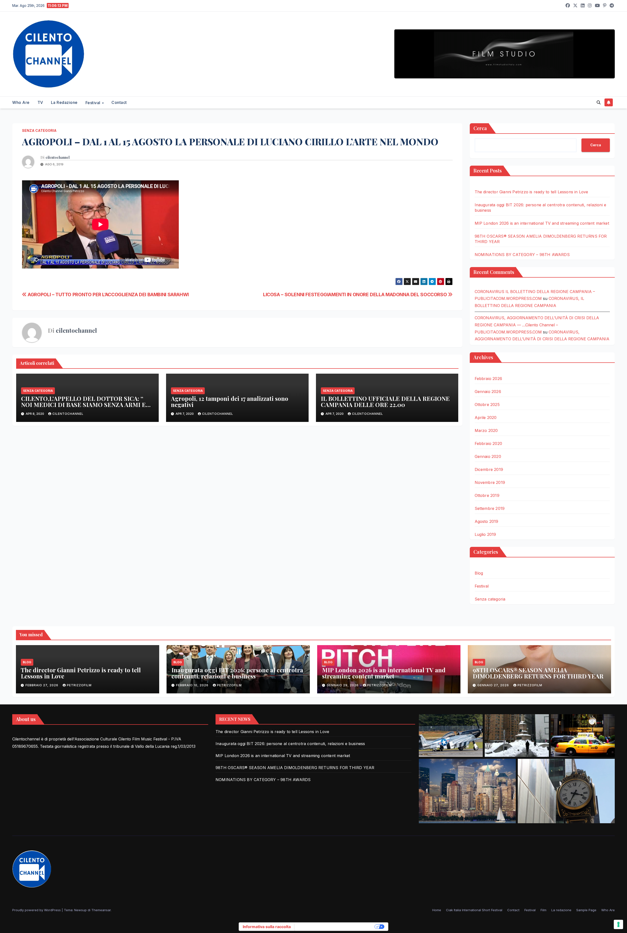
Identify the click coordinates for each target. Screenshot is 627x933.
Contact (119, 102)
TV (40, 102)
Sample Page (586, 910)
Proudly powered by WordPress (37, 910)
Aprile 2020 (486, 417)
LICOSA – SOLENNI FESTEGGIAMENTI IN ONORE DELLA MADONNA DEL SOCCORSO (355, 294)
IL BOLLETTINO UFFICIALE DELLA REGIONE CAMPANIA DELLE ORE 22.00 (385, 401)
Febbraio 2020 (488, 443)
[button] (599, 102)
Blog (479, 573)
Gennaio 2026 (488, 391)
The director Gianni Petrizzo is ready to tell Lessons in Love (531, 191)
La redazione (64, 102)
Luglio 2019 (485, 534)
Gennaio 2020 (488, 456)
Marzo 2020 (486, 430)
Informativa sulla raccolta (267, 926)
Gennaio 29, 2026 (343, 685)
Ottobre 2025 (487, 404)
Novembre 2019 (490, 482)
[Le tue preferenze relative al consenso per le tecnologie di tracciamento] (618, 924)
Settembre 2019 (490, 508)
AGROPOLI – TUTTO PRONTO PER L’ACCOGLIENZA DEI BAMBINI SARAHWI (108, 294)
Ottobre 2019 (487, 495)
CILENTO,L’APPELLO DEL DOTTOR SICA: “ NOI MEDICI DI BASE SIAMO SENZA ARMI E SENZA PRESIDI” (83, 404)
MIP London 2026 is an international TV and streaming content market (542, 223)
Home (436, 910)
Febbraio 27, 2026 (42, 685)
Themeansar (101, 910)
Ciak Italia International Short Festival (474, 910)
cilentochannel (58, 157)
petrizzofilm (79, 685)
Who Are (21, 102)
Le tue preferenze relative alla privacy (335, 926)
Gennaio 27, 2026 (493, 685)
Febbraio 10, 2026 (192, 685)
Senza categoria (39, 130)
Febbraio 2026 (488, 378)
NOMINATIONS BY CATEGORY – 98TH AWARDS (522, 254)
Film (543, 910)
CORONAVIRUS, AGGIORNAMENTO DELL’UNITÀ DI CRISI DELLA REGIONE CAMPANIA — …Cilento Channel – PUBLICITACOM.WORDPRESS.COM (537, 324)
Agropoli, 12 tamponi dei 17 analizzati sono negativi (229, 401)
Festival (93, 102)
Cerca (480, 128)
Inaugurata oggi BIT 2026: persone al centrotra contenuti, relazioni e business (237, 673)
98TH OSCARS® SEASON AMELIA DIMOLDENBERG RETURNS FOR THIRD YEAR (538, 673)
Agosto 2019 (486, 521)
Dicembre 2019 (489, 469)
